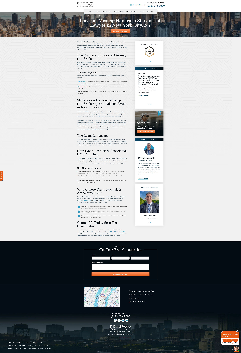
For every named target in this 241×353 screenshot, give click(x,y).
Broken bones (81, 81)
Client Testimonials (132, 11)
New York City (87, 200)
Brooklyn (9, 345)
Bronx (15, 345)
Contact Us (149, 11)
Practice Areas (106, 11)
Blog (141, 11)
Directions (132, 301)
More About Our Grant (146, 132)
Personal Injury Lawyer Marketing (125, 337)
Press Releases (32, 348)
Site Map (40, 348)
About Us (97, 11)
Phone (113, 255)
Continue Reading (143, 95)
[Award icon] (149, 47)
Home (89, 11)
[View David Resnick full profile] (149, 143)
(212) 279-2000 (156, 5)
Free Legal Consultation (120, 31)
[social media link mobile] (115, 320)
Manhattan (29, 345)
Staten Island (38, 345)
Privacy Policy (17, 348)
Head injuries (81, 84)
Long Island (22, 345)
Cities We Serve (118, 11)
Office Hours (141, 301)
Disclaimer (9, 348)
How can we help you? (97, 262)
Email (133, 255)
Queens (46, 345)
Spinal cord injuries (83, 87)
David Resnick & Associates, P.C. (116, 232)
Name (94, 255)
